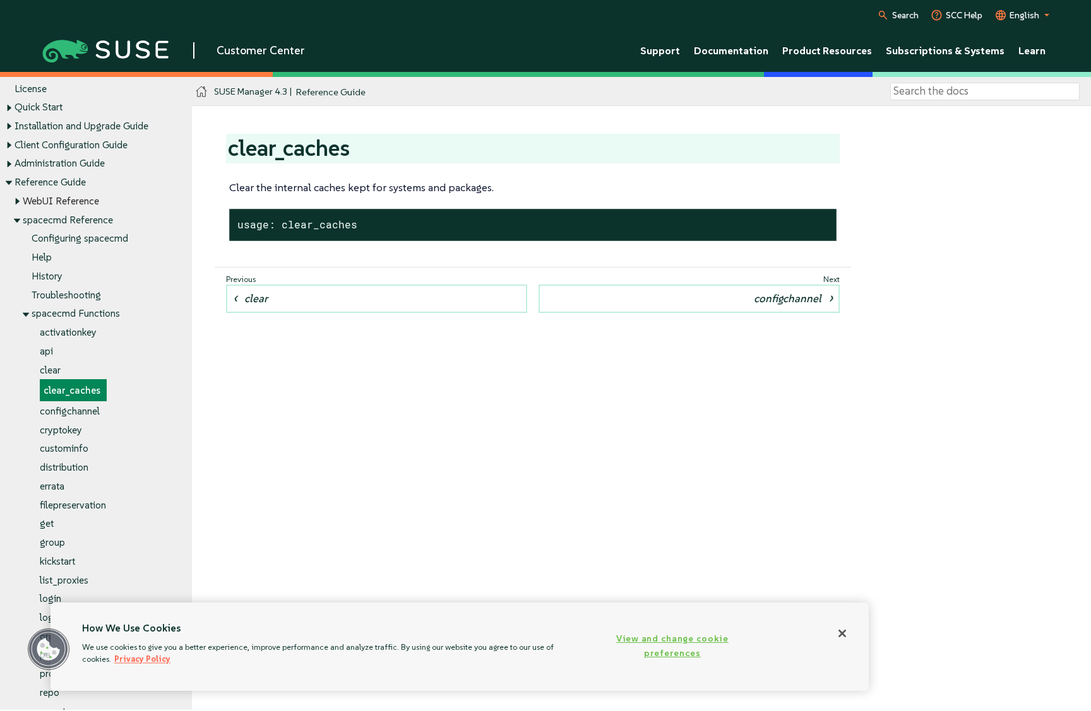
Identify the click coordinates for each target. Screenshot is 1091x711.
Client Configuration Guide (71, 145)
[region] (460, 646)
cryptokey (61, 430)
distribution (64, 467)
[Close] (842, 633)
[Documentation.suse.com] (201, 92)
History (47, 276)
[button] (48, 649)
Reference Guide (50, 182)
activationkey (68, 332)
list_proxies (64, 580)
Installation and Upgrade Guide (81, 126)
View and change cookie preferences (672, 646)
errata (52, 486)
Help (42, 257)
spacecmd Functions (76, 313)
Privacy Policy (142, 659)
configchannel (70, 411)
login (50, 598)
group (52, 542)
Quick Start (39, 107)
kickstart (57, 561)
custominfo (64, 448)
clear (50, 370)
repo (49, 692)
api (46, 351)
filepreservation (73, 505)
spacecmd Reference (68, 220)
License (31, 89)
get (47, 523)
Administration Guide (60, 163)
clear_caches (72, 390)
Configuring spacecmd (80, 238)
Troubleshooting (66, 295)
